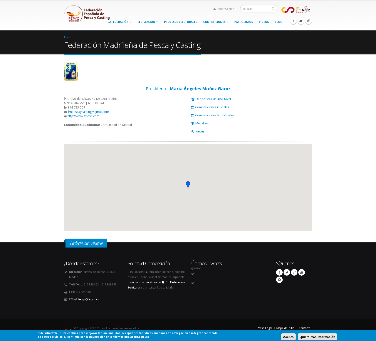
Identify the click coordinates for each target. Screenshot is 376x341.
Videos (264, 22)
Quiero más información (317, 337)
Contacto (304, 328)
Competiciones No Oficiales (214, 115)
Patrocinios (243, 22)
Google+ (308, 21)
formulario (134, 282)
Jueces (200, 131)
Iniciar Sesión (225, 9)
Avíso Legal (265, 328)
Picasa (279, 280)
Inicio (67, 37)
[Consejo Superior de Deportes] (295, 9)
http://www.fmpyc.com (83, 116)
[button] (188, 185)
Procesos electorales (180, 22)
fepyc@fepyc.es (88, 299)
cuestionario (153, 282)
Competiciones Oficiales (212, 107)
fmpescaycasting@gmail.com (88, 112)
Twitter (301, 21)
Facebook (293, 21)
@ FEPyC (196, 268)
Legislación (146, 22)
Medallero (202, 123)
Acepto (288, 337)
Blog (278, 22)
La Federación (118, 22)
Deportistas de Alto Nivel (213, 99)
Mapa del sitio (285, 328)
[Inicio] (87, 12)
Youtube (301, 272)
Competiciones (214, 22)
